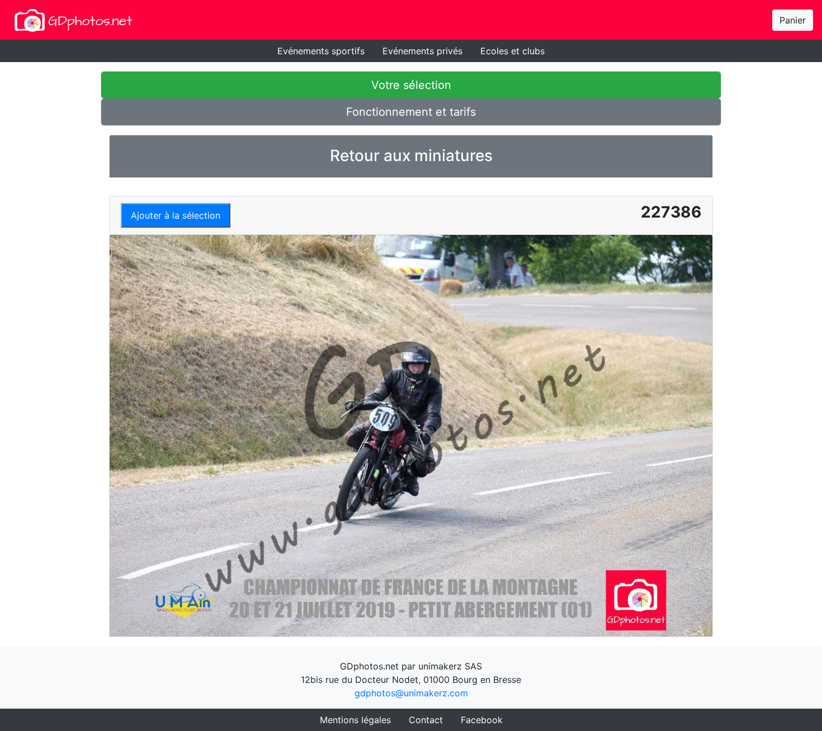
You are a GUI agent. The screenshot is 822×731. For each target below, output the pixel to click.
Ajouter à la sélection (175, 215)
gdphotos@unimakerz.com (411, 693)
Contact (426, 719)
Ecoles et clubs (512, 50)
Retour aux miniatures (411, 155)
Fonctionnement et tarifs (411, 112)
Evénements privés (422, 50)
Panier (793, 20)
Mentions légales (355, 719)
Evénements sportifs (321, 50)
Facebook (482, 719)
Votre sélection (411, 85)
